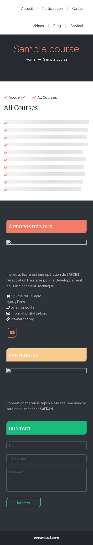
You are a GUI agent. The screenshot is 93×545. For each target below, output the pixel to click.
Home (31, 59)
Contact (76, 26)
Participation (52, 9)
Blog (57, 26)
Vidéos (38, 26)
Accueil (27, 9)
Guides (77, 9)
